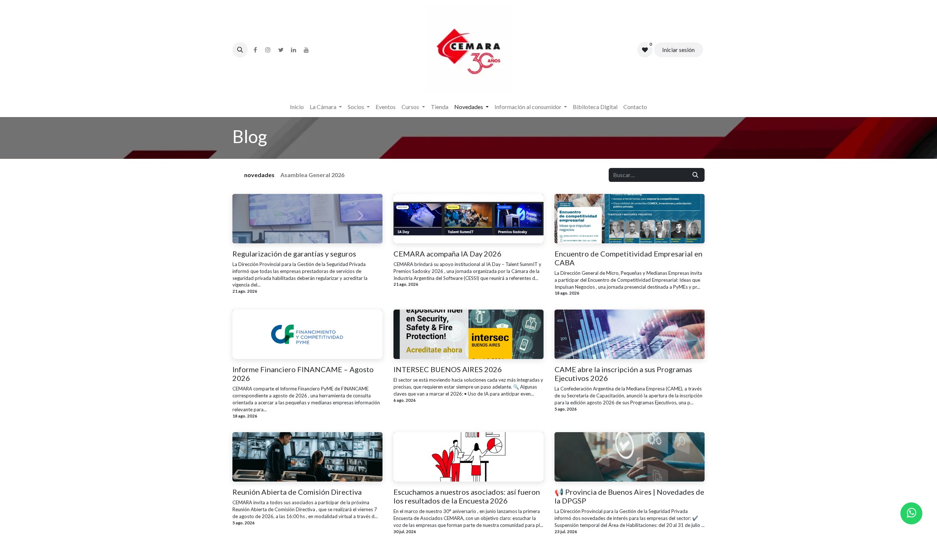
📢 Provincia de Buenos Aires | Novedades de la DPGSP (629, 496)
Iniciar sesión (678, 49)
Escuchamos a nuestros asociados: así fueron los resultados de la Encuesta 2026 (466, 496)
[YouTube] (306, 50)
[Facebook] (255, 50)
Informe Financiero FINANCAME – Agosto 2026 (303, 373)
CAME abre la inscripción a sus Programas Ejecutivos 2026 (623, 373)
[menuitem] (297, 107)
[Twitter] (281, 50)
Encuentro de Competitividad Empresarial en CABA (628, 258)
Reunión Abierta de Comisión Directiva (297, 491)
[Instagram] (268, 50)
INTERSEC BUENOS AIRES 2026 (447, 369)
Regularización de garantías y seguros (294, 253)
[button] (240, 49)
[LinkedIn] (293, 50)
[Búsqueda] (695, 175)
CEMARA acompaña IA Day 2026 (447, 253)
